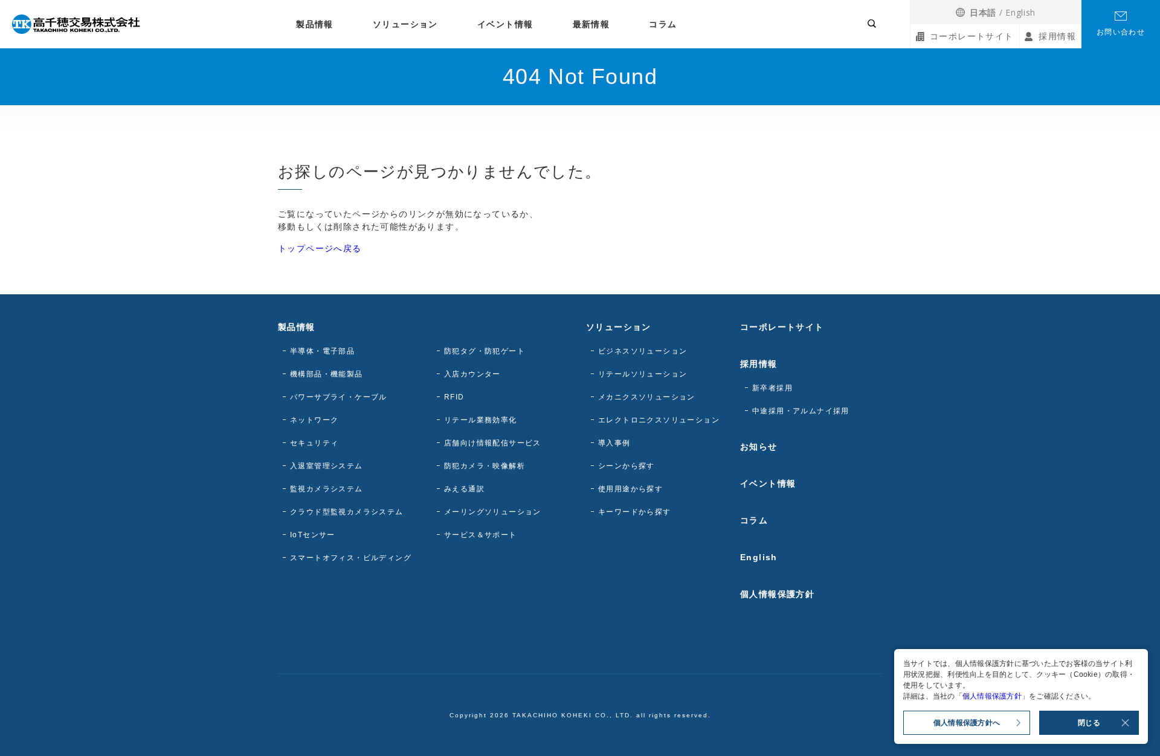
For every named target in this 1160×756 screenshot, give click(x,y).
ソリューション (405, 24)
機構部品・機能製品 (326, 374)
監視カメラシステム (326, 489)
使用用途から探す (630, 489)
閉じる (1089, 723)
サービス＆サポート (480, 535)
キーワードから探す (634, 512)
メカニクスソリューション (646, 397)
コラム (663, 24)
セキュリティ (314, 443)
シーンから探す (626, 466)
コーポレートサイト (972, 36)
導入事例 (614, 443)
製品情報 (315, 24)
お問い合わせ (1121, 32)
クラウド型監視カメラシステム (347, 512)
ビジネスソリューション (642, 351)
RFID (454, 397)
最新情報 (591, 24)
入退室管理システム (326, 466)
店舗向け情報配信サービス (492, 443)
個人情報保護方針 (777, 594)
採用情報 (1057, 36)
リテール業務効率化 (480, 420)
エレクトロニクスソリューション (659, 420)
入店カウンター (472, 374)
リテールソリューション (642, 374)
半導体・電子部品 (322, 351)
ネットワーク (314, 420)
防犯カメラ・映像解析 (484, 466)
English (1020, 12)
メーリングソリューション (492, 512)
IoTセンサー (312, 535)
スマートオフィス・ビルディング (350, 558)
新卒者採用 (772, 388)
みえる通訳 (464, 489)
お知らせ (759, 446)
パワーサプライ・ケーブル (338, 397)
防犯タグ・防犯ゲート (484, 351)
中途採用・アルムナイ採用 (800, 411)
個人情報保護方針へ (966, 723)
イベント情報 (505, 24)
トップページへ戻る (320, 248)
